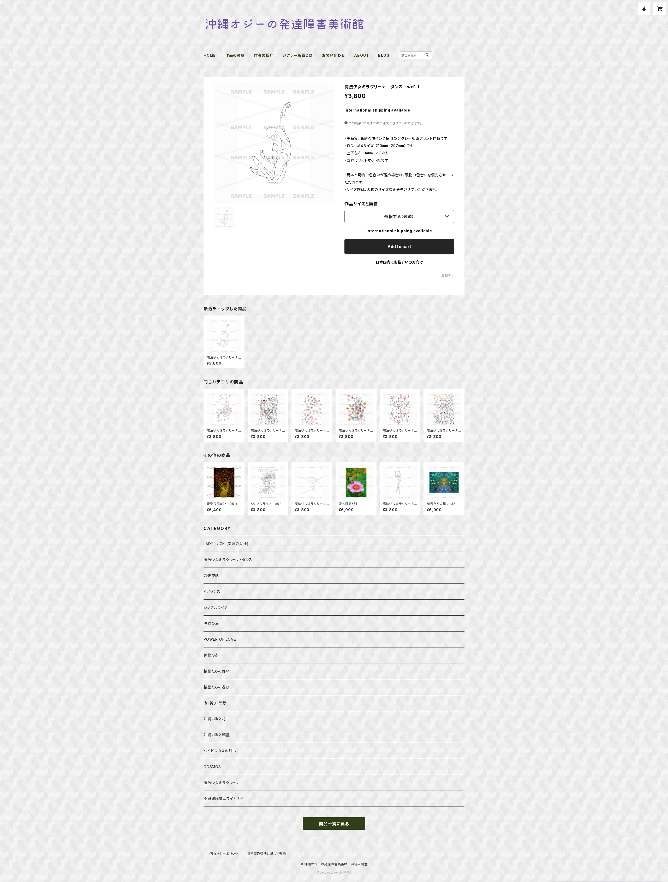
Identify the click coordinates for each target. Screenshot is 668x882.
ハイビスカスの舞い (220, 751)
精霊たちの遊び (217, 687)
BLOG (383, 55)
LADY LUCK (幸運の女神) (226, 543)
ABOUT (361, 55)
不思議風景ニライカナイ (224, 798)
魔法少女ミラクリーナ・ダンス (228, 559)
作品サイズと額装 (361, 203)
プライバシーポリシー (223, 854)
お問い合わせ (333, 55)
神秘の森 (211, 655)
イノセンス (212, 591)
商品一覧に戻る (334, 823)
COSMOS (212, 766)
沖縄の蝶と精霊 (217, 735)
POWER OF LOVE (220, 639)
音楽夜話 (211, 575)
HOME (210, 55)
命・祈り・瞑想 (215, 703)
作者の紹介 (263, 55)
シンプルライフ (216, 607)
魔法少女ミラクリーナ (222, 782)
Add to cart (399, 246)
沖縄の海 (211, 623)
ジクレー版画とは (297, 55)
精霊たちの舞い (216, 671)
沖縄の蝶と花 (215, 719)
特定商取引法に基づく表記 (266, 854)
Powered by (328, 872)
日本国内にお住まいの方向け (399, 262)
